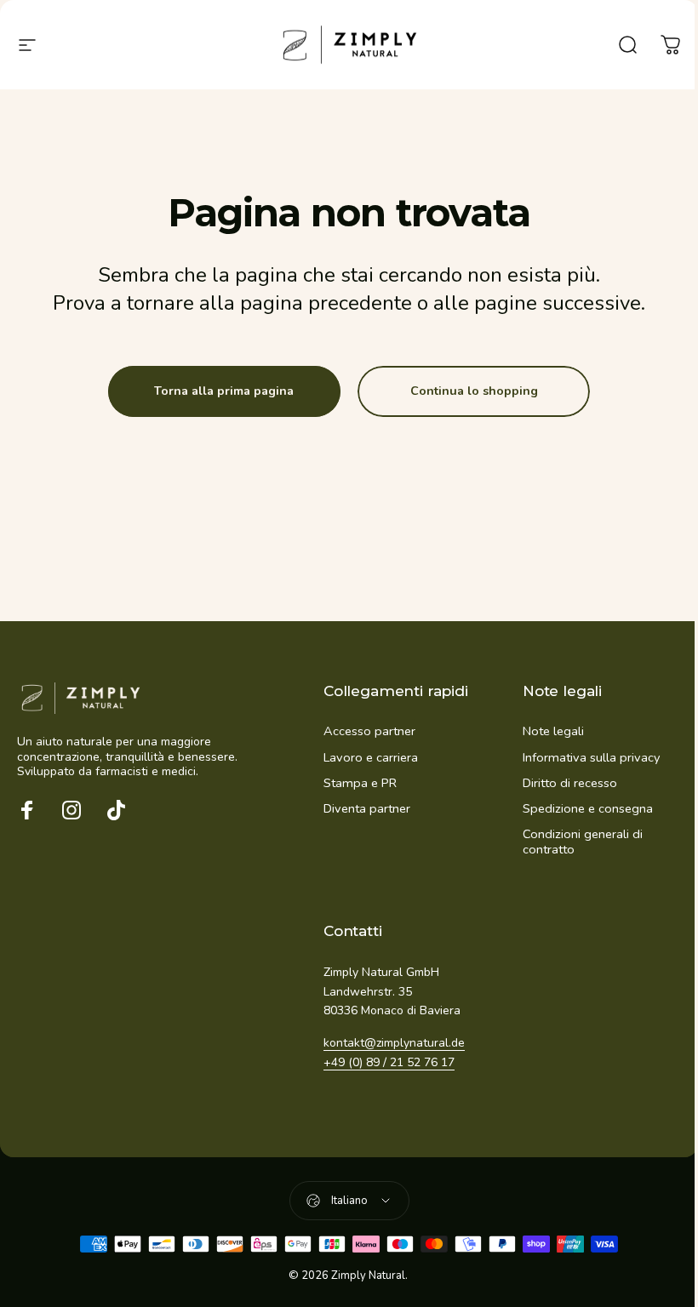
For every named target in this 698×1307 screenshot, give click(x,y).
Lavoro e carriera (370, 757)
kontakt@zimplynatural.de (394, 1043)
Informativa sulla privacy (591, 757)
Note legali (553, 731)
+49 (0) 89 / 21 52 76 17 (389, 1062)
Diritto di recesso (570, 782)
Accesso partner (369, 731)
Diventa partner (366, 808)
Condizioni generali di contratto (583, 841)
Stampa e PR (360, 782)
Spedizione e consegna (588, 808)
